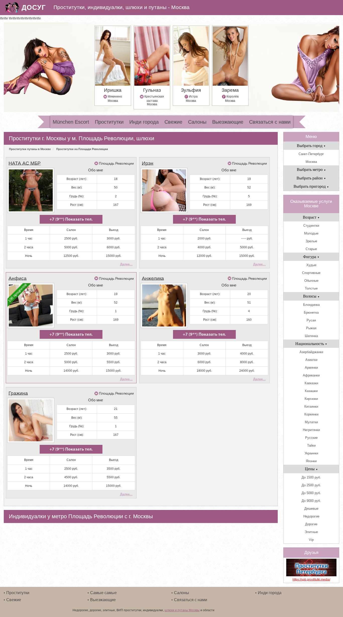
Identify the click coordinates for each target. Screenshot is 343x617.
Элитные (311, 532)
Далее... (126, 264)
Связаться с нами (270, 122)
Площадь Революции (116, 163)
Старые (311, 249)
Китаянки (311, 406)
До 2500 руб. (311, 485)
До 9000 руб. (311, 501)
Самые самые (103, 593)
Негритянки (311, 430)
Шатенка (311, 336)
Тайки (311, 445)
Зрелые (311, 241)
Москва (311, 162)
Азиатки (311, 360)
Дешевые (311, 508)
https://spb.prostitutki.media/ (311, 579)
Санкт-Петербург (311, 154)
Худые (311, 265)
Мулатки (311, 422)
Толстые (311, 288)
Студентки (311, 225)
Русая (311, 320)
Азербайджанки (311, 352)
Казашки (311, 391)
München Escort (71, 122)
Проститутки (109, 122)
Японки (311, 461)
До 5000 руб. (311, 493)
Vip (311, 540)
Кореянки (311, 414)
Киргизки (311, 399)
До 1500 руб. (311, 477)
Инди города (144, 122)
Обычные (311, 280)
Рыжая (311, 328)
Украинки (311, 453)
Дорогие (311, 524)
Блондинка (311, 305)
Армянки (311, 367)
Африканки (311, 375)
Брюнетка (311, 312)
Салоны (197, 122)
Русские (311, 438)
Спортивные (311, 273)
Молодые (311, 233)
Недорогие (311, 516)
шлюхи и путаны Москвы (182, 610)
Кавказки (311, 383)
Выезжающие (227, 122)
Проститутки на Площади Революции (82, 149)
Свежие (173, 122)
